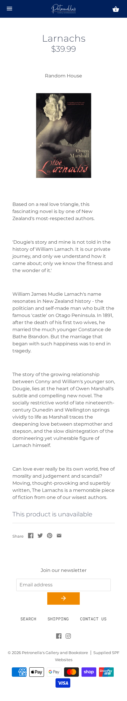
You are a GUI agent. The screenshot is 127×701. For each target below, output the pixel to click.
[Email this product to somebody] (59, 536)
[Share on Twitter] (40, 536)
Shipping (58, 619)
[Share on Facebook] (30, 536)
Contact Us (93, 619)
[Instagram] (68, 637)
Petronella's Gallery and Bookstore (55, 652)
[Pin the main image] (49, 536)
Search (28, 619)
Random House (63, 76)
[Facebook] (58, 637)
